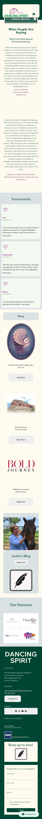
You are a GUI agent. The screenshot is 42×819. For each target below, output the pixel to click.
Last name (10, 783)
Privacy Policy (9, 726)
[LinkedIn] (26, 711)
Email (9, 792)
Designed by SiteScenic (20, 737)
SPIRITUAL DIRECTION (21, 19)
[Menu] (36, 8)
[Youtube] (22, 711)
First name (10, 774)
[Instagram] (19, 711)
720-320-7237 (9, 693)
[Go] (35, 18)
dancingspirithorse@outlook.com (18, 691)
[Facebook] (16, 711)
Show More (6, 236)
